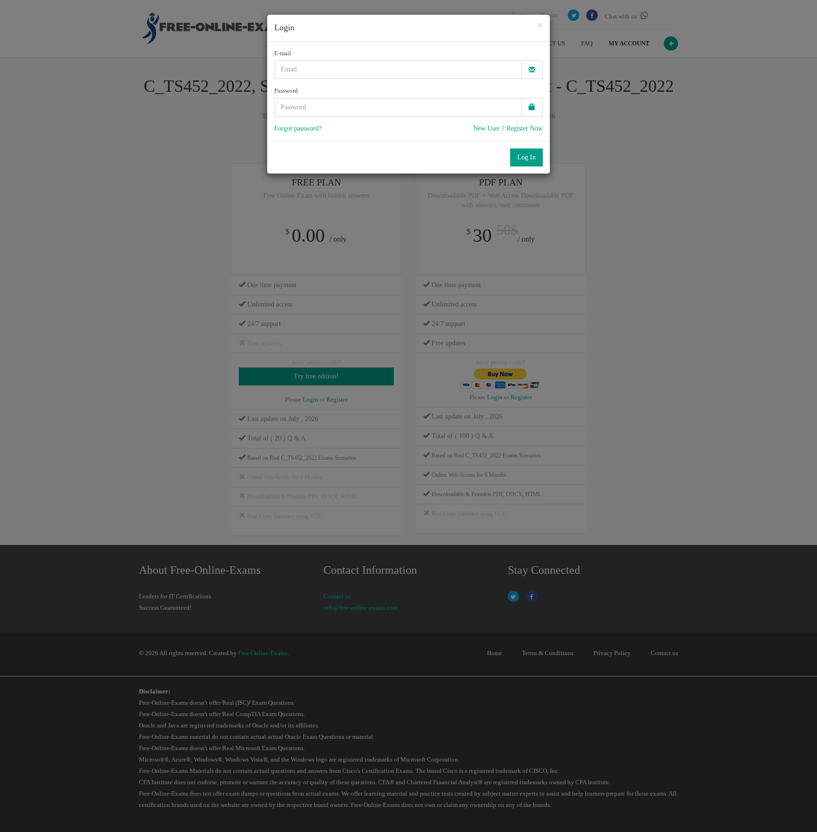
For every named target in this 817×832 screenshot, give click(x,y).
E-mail (282, 53)
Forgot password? (298, 128)
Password (286, 90)
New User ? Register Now (508, 128)
